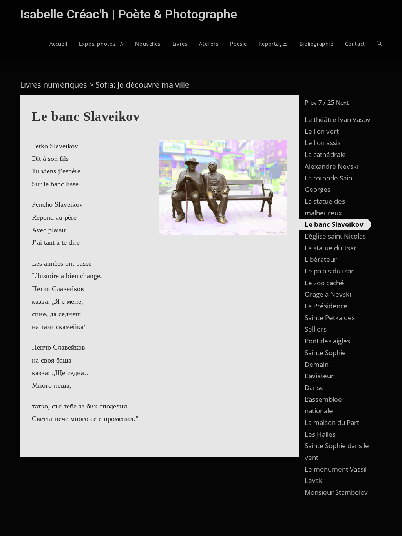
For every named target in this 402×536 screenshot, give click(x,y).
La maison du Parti (333, 422)
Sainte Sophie (325, 352)
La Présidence (326, 305)
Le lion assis (323, 142)
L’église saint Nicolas (335, 236)
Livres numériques (53, 84)
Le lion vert (322, 131)
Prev (311, 102)
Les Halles (320, 434)
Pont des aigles (327, 340)
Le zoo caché (324, 282)
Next (342, 102)
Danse (314, 387)
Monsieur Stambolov (336, 492)
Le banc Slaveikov (334, 224)
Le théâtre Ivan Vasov (338, 119)
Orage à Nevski (328, 294)
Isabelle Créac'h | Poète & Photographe (128, 14)
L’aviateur (319, 375)
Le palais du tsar (329, 270)
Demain (317, 364)
